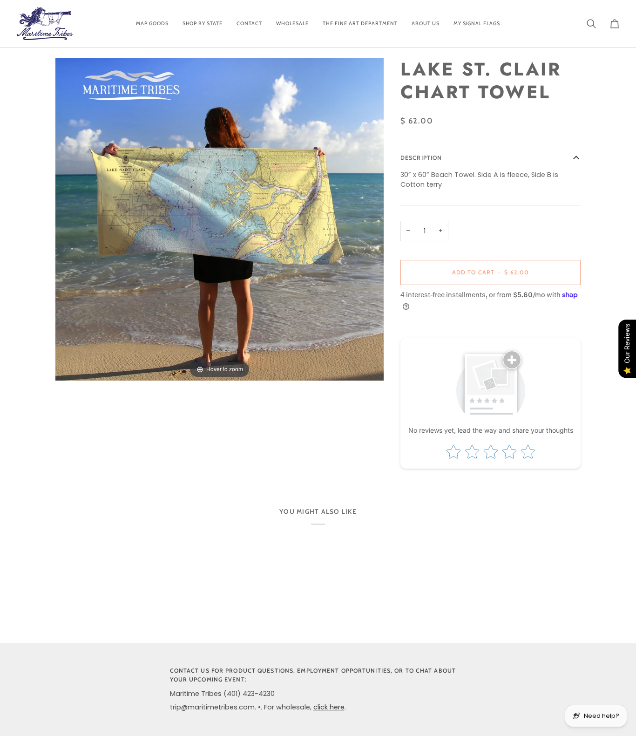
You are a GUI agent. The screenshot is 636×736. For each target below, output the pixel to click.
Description (421, 158)
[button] (152, 23)
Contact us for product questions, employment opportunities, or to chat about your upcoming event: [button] (313, 675)
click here (329, 707)
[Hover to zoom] (219, 219)
